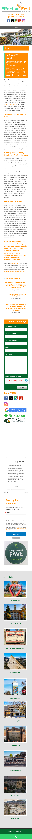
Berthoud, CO (15, 698)
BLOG (20, 833)
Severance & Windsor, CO (15, 648)
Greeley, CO (15, 796)
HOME (10, 831)
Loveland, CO (15, 601)
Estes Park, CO (15, 673)
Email (8, 512)
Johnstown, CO (15, 770)
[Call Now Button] (16, 836)
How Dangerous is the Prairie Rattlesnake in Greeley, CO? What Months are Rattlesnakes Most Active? (16, 307)
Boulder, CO (15, 818)
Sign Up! (16, 534)
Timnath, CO (15, 746)
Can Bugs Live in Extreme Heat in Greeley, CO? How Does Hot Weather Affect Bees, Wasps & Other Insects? (16, 285)
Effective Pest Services (10, 104)
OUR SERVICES (11, 833)
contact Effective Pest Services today (15, 271)
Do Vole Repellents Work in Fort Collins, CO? (16, 295)
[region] (16, 41)
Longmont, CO (15, 721)
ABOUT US (18, 831)
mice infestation (15, 263)
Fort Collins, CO (15, 623)
